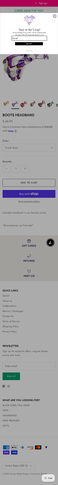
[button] (55, 16)
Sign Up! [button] (29, 44)
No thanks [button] (29, 51)
